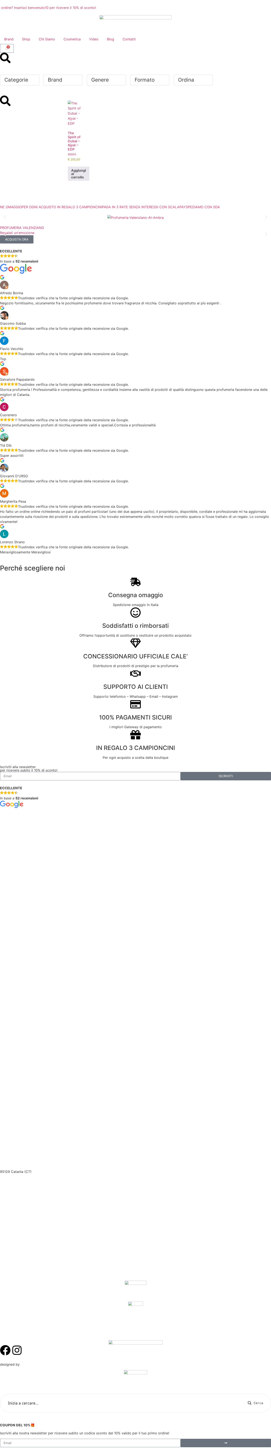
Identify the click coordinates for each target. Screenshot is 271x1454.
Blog (110, 39)
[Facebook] (5, 1350)
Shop (26, 39)
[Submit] (226, 1443)
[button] (4, 217)
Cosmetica (72, 39)
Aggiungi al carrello (78, 173)
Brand (9, 39)
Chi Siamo (47, 39)
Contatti (129, 39)
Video (93, 39)
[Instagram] (17, 1350)
